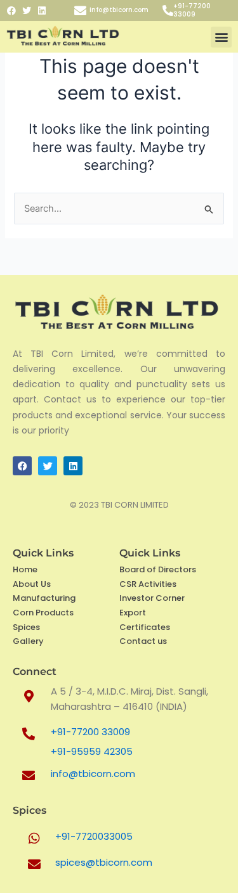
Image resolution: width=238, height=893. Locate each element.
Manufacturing (44, 598)
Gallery (28, 641)
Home (25, 569)
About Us (32, 584)
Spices (26, 627)
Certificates (144, 627)
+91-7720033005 (94, 836)
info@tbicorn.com (119, 10)
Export (132, 613)
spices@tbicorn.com (103, 862)
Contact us (143, 641)
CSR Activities (147, 584)
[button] (221, 37)
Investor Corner (152, 598)
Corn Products (43, 613)
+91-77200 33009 (192, 10)
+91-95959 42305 (92, 751)
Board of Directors (157, 569)
